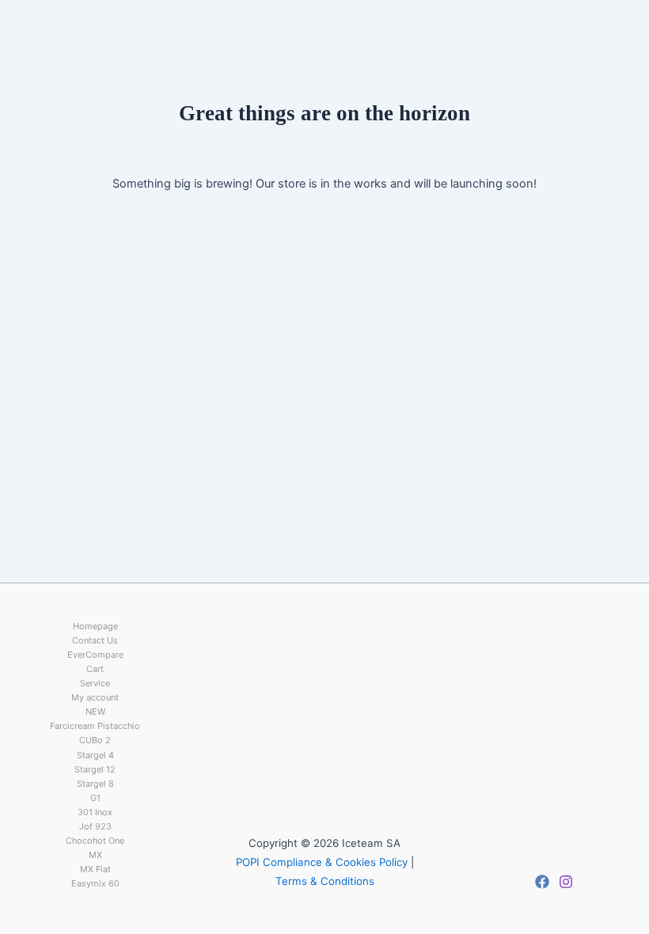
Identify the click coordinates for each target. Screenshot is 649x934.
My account (95, 697)
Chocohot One (95, 840)
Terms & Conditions (324, 881)
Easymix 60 (95, 883)
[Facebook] (542, 882)
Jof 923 (95, 826)
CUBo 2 (95, 740)
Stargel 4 (95, 755)
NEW (95, 711)
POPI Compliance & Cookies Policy (322, 862)
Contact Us (95, 640)
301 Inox (95, 812)
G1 (95, 797)
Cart (95, 668)
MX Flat (95, 869)
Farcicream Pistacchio (95, 725)
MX (95, 854)
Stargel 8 (95, 783)
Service (95, 683)
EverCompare (95, 654)
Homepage (95, 626)
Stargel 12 (95, 769)
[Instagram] (566, 882)
